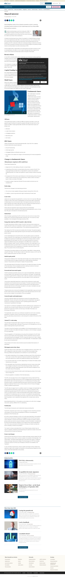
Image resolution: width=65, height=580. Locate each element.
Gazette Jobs (7, 561)
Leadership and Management (20, 0)
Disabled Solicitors (32, 559)
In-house (30, 564)
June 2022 (6, 11)
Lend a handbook (24, 522)
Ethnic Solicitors (32, 561)
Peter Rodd (30, 524)
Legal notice (42, 572)
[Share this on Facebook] (5, 20)
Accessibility (36, 572)
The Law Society (8, 566)
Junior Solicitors (31, 566)
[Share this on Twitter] (7, 20)
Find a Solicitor (7, 559)
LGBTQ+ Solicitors (43, 559)
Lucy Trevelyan (31, 535)
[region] (32, 71)
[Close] (47, 59)
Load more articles (23, 497)
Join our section (56, 6)
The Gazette (7, 564)
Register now (48, 3)
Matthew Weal (31, 512)
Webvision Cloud (35, 576)
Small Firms (42, 561)
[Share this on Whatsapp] (11, 20)
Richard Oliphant (32, 473)
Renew (48, 6)
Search (59, 3)
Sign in (42, 3)
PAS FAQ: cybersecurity (26, 460)
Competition (12, 0)
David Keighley (8, 16)
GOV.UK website (9, 77)
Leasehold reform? (24, 533)
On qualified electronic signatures (29, 472)
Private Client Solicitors (30, 0)
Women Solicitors (43, 564)
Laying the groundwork (26, 510)
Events (19, 561)
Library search (20, 564)
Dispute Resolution (53, 561)
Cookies (23, 572)
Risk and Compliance (43, 0)
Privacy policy (29, 572)
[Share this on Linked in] (9, 20)
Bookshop (20, 559)
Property (37, 0)
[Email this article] (13, 20)
